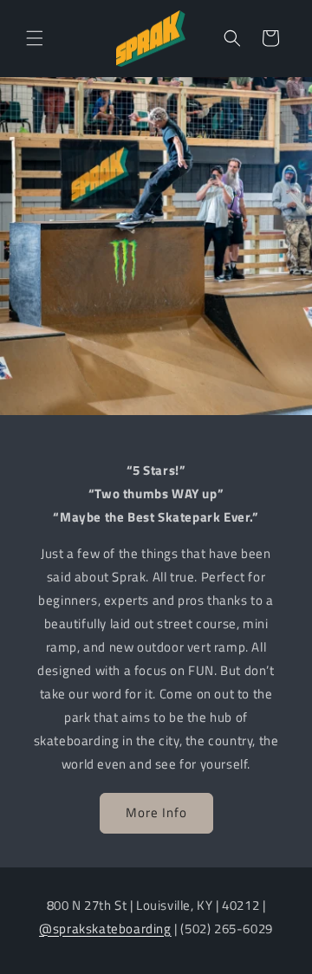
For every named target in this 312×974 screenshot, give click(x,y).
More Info (156, 812)
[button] (35, 38)
